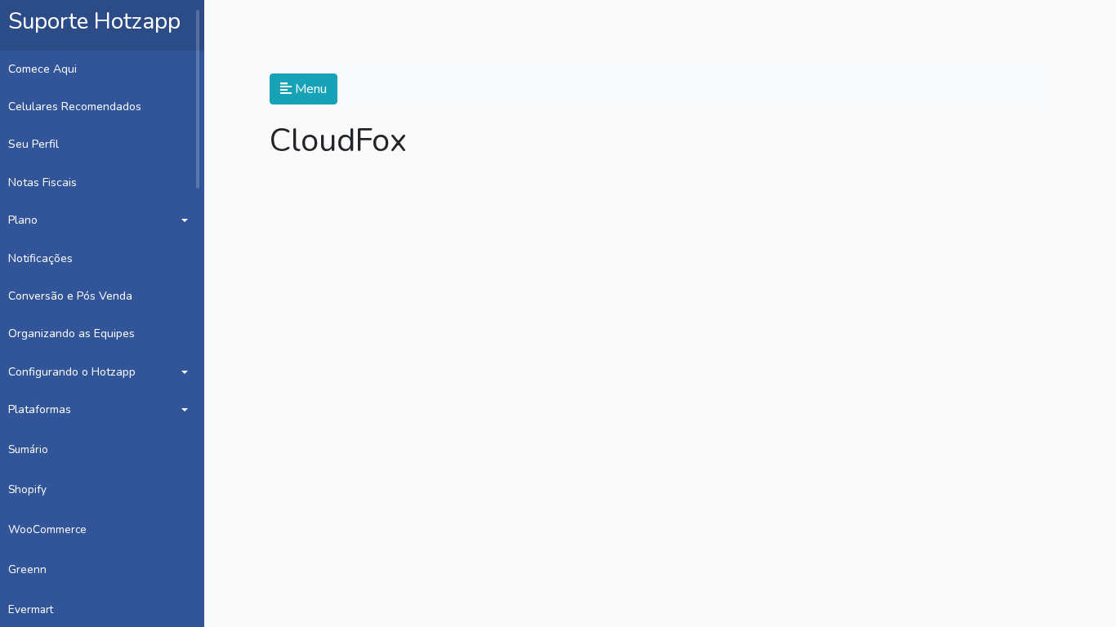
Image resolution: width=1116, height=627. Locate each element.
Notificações (40, 258)
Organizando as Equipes (71, 333)
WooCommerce (47, 529)
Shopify (27, 489)
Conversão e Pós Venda (70, 296)
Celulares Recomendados (74, 106)
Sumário (28, 449)
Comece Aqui (42, 69)
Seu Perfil (33, 144)
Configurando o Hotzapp (72, 372)
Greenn (27, 569)
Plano (23, 220)
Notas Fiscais (42, 182)
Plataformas (39, 409)
